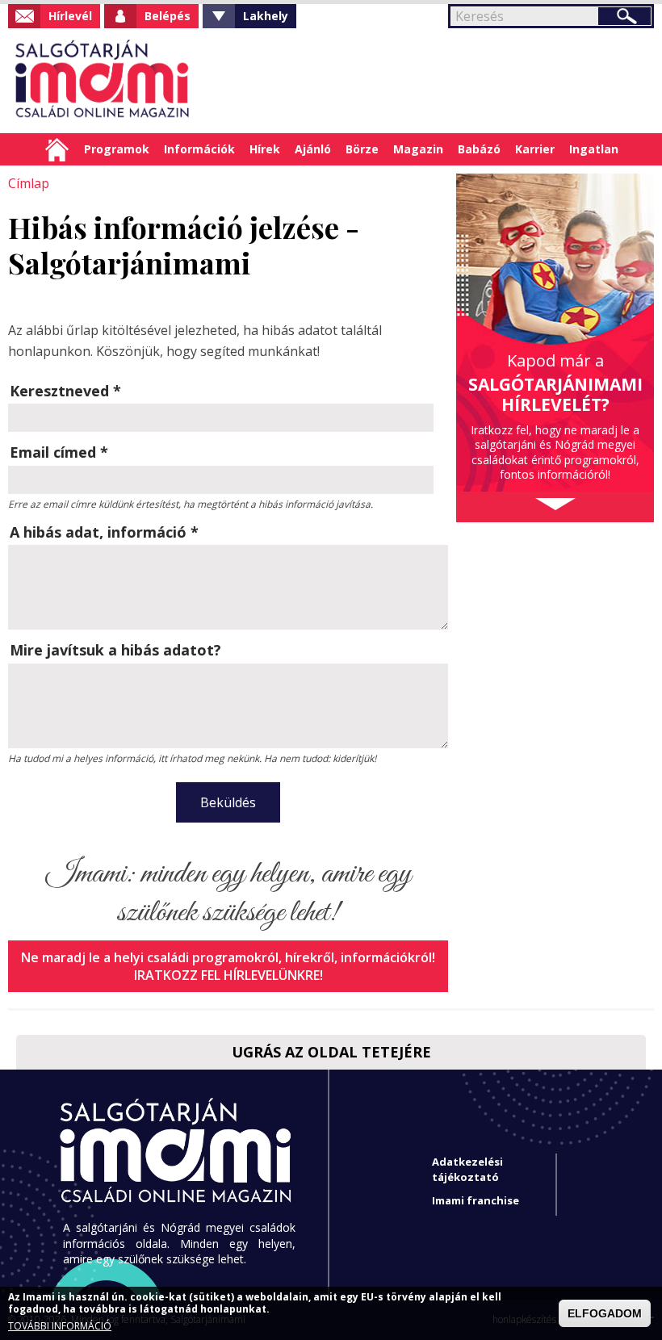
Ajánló (313, 149)
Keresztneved (65, 390)
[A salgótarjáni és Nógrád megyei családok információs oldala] (103, 80)
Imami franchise (475, 1200)
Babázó (479, 149)
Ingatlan (593, 149)
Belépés (168, 15)
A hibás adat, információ (104, 532)
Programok (116, 149)
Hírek (264, 149)
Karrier (535, 149)
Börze (362, 149)
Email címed (59, 452)
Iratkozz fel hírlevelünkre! (228, 975)
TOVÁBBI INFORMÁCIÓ (59, 1326)
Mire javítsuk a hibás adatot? (115, 650)
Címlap (57, 149)
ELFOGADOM (605, 1313)
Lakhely (265, 15)
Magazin (418, 149)
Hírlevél (70, 15)
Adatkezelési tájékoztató (467, 1169)
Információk (199, 149)
